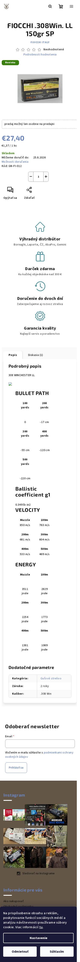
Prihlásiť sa (16, 768)
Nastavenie (38, 938)
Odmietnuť (20, 951)
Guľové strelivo (51, 678)
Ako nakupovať (13, 901)
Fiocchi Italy (40, 42)
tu (41, 927)
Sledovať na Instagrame (38, 873)
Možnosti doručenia (15, 162)
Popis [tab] (13, 355)
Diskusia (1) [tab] (35, 355)
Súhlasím (57, 951)
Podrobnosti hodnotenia (40, 55)
